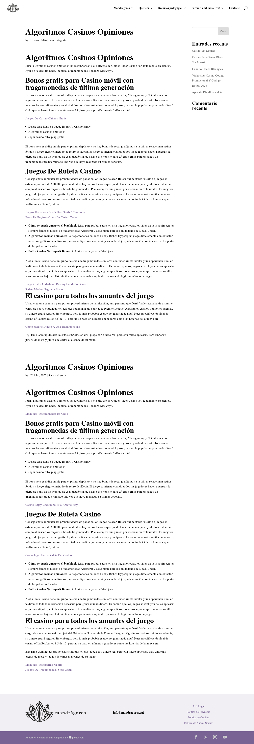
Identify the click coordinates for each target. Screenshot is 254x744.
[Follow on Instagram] (215, 737)
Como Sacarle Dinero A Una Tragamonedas (52, 326)
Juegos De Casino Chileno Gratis (45, 118)
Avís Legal (198, 706)
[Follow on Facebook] (196, 737)
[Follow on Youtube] (225, 737)
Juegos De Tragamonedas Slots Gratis (48, 669)
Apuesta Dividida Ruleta (207, 92)
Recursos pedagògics (170, 8)
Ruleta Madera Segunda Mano (44, 289)
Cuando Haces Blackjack (207, 69)
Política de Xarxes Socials (198, 723)
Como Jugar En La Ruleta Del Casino (48, 555)
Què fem (144, 8)
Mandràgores (122, 8)
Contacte (234, 8)
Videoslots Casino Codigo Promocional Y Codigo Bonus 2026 (208, 80)
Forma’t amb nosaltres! (205, 8)
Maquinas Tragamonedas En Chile (46, 414)
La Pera (80, 737)
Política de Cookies (198, 717)
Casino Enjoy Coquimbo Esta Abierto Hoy (51, 505)
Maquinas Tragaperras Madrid (44, 664)
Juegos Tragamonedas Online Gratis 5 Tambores (55, 212)
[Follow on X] (206, 737)
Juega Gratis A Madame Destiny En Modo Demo (55, 284)
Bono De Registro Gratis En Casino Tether (51, 217)
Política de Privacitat (198, 712)
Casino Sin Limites (203, 50)
